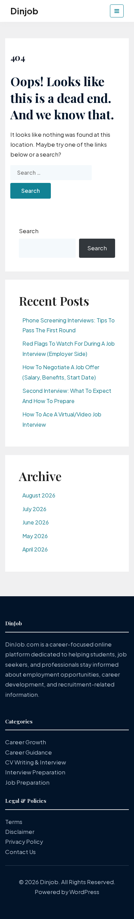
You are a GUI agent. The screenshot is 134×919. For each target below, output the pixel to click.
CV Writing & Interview (35, 762)
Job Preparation (27, 782)
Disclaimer (19, 831)
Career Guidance (28, 752)
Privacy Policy (24, 841)
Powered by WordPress (67, 891)
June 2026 (35, 522)
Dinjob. (50, 881)
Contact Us (20, 851)
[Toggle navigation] (117, 10)
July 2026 (34, 508)
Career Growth (25, 742)
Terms (13, 821)
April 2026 (35, 549)
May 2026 (35, 536)
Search (28, 231)
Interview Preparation (35, 772)
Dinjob (24, 10)
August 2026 (38, 495)
